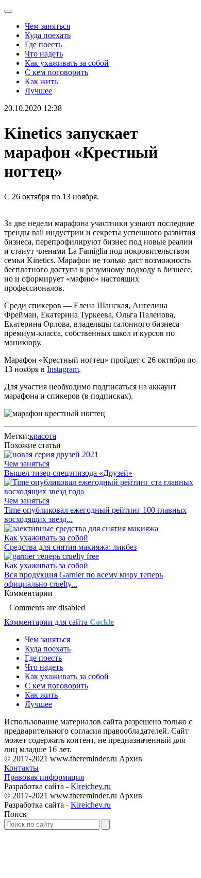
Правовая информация (44, 777)
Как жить (41, 81)
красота (42, 436)
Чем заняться (47, 26)
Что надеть (44, 53)
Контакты (21, 767)
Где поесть (43, 44)
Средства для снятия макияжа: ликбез (70, 547)
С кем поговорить (56, 72)
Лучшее (38, 90)
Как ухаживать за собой (67, 63)
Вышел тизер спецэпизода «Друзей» (68, 473)
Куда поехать (48, 35)
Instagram (63, 369)
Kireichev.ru (91, 786)
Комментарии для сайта (59, 622)
